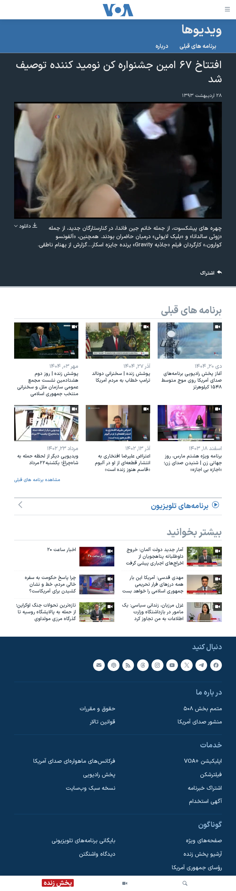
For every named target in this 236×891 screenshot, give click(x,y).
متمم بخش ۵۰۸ (202, 709)
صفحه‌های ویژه (204, 841)
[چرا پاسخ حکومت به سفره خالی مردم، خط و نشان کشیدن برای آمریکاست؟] (96, 584)
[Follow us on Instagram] (157, 665)
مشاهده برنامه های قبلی (37, 480)
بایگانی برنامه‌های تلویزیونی (83, 841)
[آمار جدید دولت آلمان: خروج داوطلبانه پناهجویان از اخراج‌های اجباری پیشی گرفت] (204, 556)
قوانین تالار (102, 722)
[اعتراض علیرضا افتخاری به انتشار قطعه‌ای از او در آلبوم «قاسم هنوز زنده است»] (118, 423)
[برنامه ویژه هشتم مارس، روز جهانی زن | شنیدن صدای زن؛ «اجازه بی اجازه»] (190, 423)
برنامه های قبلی (197, 46)
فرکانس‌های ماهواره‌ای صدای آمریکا (74, 761)
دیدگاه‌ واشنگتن (97, 854)
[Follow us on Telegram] (201, 665)
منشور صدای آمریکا (200, 722)
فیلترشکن (211, 775)
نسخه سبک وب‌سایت (90, 788)
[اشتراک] (99, 665)
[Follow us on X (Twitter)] (186, 665)
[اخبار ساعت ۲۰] (96, 556)
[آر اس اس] (128, 665)
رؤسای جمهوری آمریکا (197, 868)
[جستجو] (185, 883)
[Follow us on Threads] (143, 665)
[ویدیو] (125, 883)
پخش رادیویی (99, 775)
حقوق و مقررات (97, 709)
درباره (161, 46)
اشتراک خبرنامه (205, 788)
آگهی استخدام (205, 801)
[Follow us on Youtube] (172, 665)
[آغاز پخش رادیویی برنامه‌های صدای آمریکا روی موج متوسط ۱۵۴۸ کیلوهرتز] (190, 340)
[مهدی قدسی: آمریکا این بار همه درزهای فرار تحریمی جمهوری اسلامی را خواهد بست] (204, 584)
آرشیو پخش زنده (202, 854)
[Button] (211, 274)
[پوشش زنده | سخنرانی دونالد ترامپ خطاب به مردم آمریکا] (118, 340)
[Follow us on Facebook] (216, 665)
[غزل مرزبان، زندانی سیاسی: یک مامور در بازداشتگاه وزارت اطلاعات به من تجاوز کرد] (204, 612)
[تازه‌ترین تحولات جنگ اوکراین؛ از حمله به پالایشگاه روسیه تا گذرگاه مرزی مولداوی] (96, 612)
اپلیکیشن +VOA (203, 761)
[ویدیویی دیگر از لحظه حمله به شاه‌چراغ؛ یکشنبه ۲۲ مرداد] (46, 423)
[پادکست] (113, 665)
